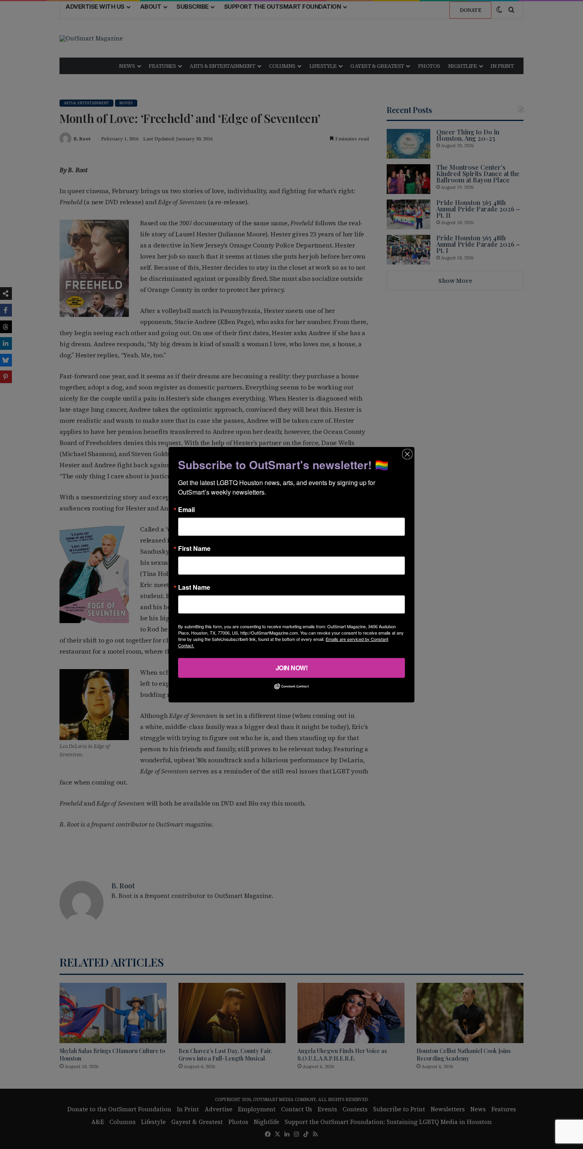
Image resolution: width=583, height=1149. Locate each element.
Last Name (194, 587)
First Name (194, 548)
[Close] (407, 453)
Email (186, 509)
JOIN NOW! (292, 667)
